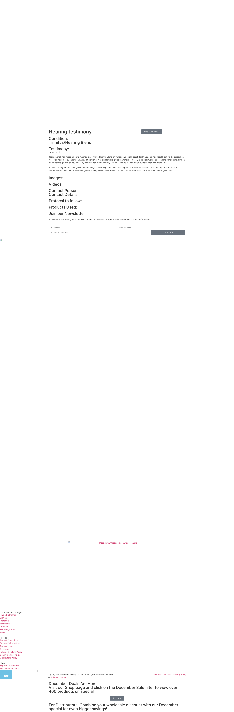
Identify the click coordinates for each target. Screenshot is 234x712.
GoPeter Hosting (58, 677)
